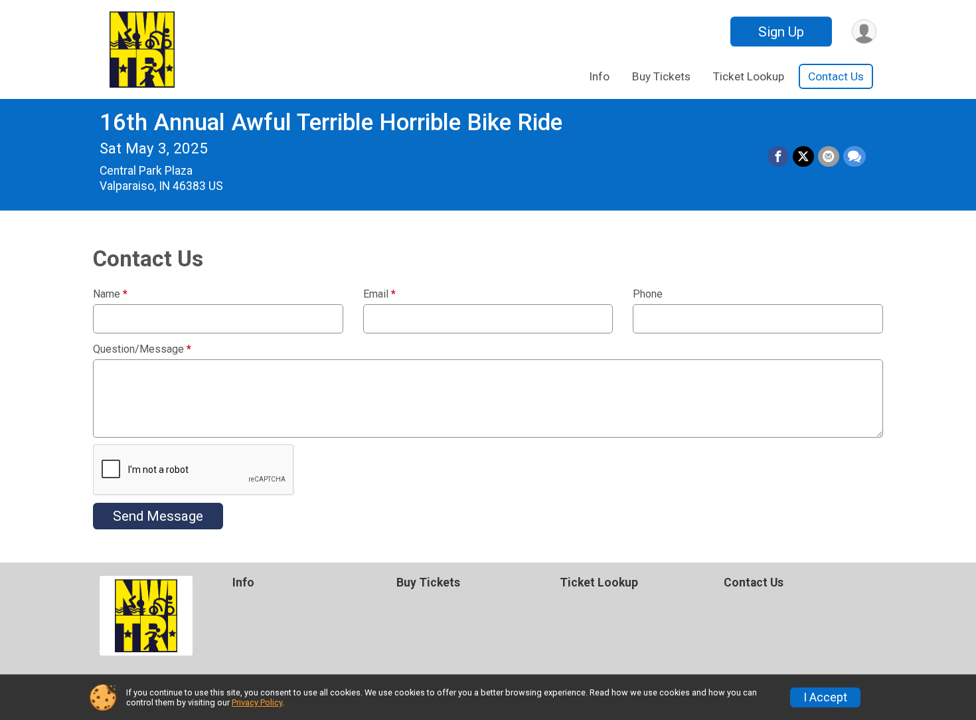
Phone (648, 294)
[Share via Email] (828, 156)
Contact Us (836, 76)
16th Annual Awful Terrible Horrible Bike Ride (331, 122)
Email (379, 294)
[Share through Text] (854, 156)
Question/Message (142, 349)
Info (599, 76)
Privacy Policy (257, 702)
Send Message (158, 516)
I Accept (825, 697)
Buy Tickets (661, 76)
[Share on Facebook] (778, 156)
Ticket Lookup (748, 76)
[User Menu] (864, 31)
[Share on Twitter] (803, 156)
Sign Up (781, 32)
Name (110, 294)
